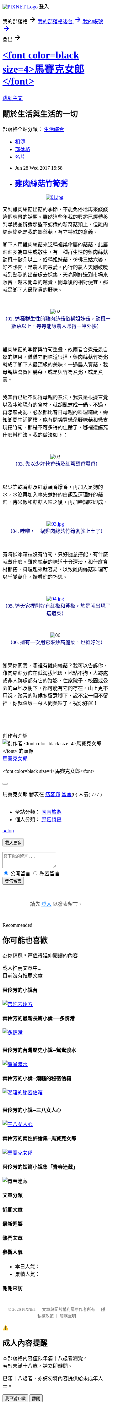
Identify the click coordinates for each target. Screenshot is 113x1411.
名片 (20, 157)
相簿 (20, 142)
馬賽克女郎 (15, 758)
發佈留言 (13, 881)
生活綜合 (54, 129)
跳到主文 (13, 98)
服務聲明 (68, 1316)
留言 (67, 794)
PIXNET (29, 1309)
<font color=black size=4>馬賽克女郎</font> (43, 68)
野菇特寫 (51, 819)
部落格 (22, 149)
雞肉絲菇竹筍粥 (41, 183)
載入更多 (13, 842)
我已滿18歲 (15, 1398)
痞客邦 (52, 794)
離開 (36, 1398)
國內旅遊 (51, 812)
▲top (8, 830)
